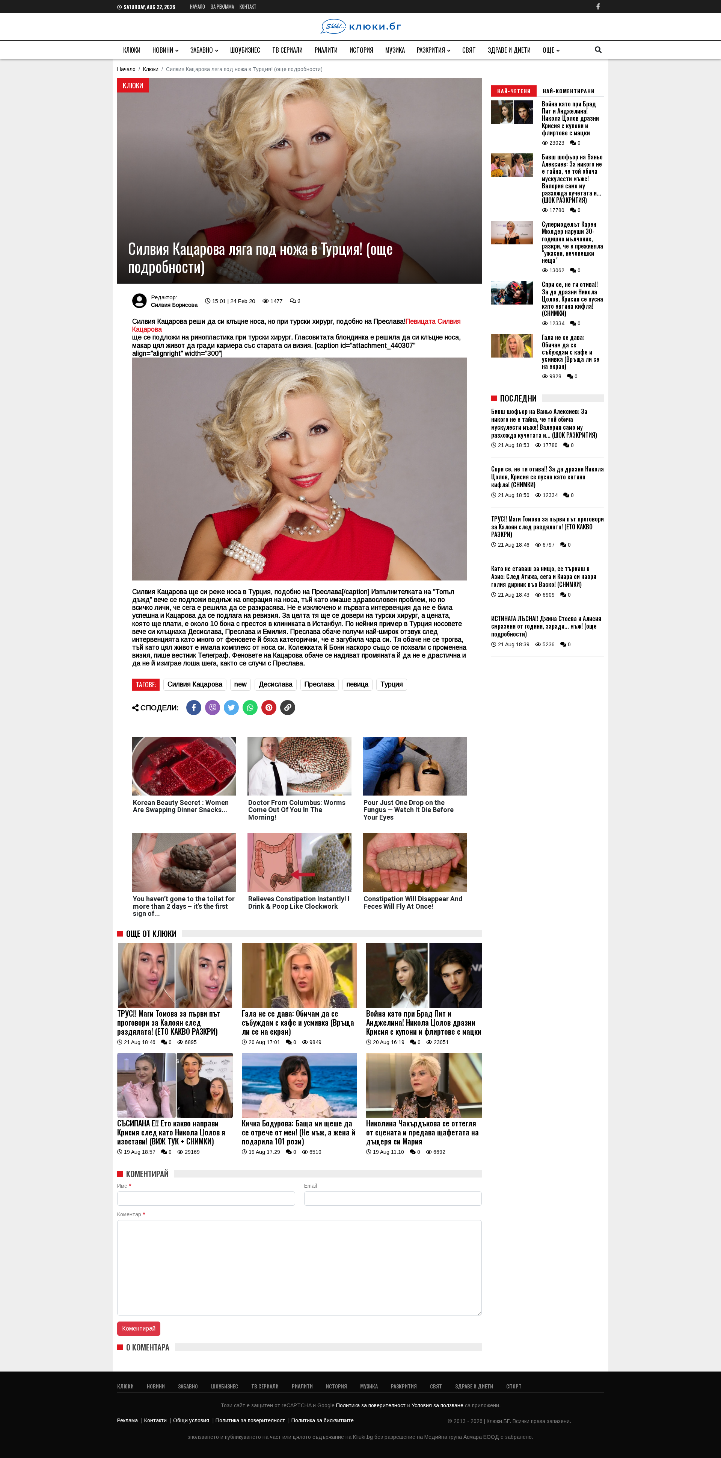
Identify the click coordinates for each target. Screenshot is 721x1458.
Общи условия (191, 1420)
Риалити (326, 50)
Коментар (131, 1214)
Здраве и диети (509, 50)
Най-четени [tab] (514, 91)
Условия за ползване (438, 1405)
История (361, 50)
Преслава (320, 684)
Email (310, 1185)
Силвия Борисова (174, 305)
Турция (391, 684)
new (240, 684)
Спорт (514, 1386)
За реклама (222, 6)
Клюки (131, 50)
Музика (395, 50)
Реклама (127, 1420)
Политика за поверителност (371, 1405)
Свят (469, 50)
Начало (197, 6)
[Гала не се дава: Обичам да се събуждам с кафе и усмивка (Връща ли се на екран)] (299, 1006)
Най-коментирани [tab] (568, 91)
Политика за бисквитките (322, 1420)
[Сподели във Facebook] (193, 707)
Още (548, 50)
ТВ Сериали (287, 50)
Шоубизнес (245, 50)
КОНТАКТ (248, 6)
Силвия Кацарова (194, 684)
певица (357, 684)
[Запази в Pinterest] (268, 707)
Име (124, 1185)
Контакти (155, 1420)
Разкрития (431, 50)
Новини (162, 50)
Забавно (201, 50)
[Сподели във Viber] (212, 707)
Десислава (276, 684)
